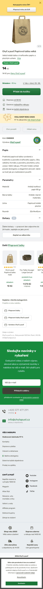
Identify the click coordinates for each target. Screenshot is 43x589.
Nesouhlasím (21, 577)
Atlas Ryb (6, 491)
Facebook (31, 486)
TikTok (31, 491)
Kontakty (5, 442)
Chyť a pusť (15, 142)
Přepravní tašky (16, 245)
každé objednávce (21, 109)
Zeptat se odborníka (21, 235)
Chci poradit (11, 129)
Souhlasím (21, 583)
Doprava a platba (9, 446)
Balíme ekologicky (11, 456)
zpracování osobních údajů (25, 573)
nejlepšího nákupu (21, 105)
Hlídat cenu (31, 129)
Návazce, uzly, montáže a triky (8, 497)
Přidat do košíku (21, 91)
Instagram (31, 481)
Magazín (5, 487)
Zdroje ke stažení (9, 518)
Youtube (31, 476)
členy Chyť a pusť (18, 73)
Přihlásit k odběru (21, 391)
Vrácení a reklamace (10, 451)
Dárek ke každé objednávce (12, 461)
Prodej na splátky (9, 465)
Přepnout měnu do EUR (21, 9)
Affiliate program (8, 508)
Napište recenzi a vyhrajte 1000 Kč (9, 480)
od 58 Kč (17, 100)
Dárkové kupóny (8, 513)
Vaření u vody (7, 504)
